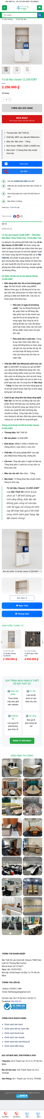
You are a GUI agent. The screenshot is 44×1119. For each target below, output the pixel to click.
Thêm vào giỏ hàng (22, 108)
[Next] (42, 647)
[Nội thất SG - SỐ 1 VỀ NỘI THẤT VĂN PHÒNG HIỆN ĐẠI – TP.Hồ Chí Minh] (22, 8)
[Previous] (1, 647)
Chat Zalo (24, 164)
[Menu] (4, 7)
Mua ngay (22, 118)
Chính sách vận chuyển (14, 1037)
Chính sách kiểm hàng (14, 1046)
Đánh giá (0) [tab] (7, 229)
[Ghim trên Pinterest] (17, 216)
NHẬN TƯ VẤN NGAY (22, 741)
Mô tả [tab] (4, 224)
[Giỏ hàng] (39, 7)
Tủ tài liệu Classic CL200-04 (9, 655)
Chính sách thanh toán (14, 1033)
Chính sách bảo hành (13, 1024)
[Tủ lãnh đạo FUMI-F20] (32, 639)
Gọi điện (24, 171)
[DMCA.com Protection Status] (22, 1096)
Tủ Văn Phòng (7, 19)
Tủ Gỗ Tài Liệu (21, 19)
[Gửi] (39, 15)
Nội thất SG (16, 1001)
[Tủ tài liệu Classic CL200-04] (11, 639)
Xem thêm (21, 598)
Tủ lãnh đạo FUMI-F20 (31, 655)
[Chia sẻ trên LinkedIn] (21, 216)
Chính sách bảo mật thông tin (17, 1042)
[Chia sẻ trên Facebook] (14, 216)
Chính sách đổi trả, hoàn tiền (16, 1029)
